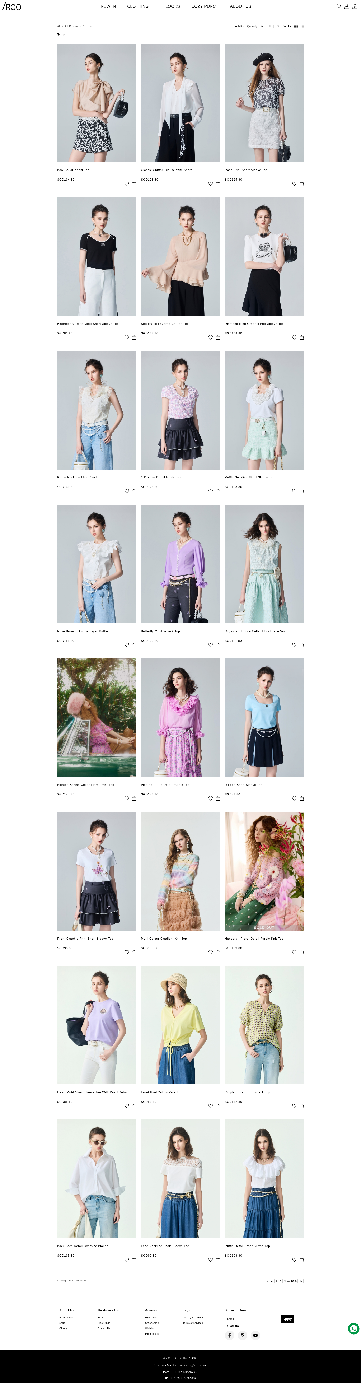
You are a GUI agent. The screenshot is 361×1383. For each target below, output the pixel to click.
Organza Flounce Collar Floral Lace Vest (256, 631)
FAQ (100, 1317)
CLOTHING (138, 6)
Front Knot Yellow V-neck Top (163, 1092)
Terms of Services (193, 1323)
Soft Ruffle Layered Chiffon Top (165, 323)
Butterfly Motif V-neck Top (160, 631)
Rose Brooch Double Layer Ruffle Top (85, 631)
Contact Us (104, 1328)
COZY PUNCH (205, 6)
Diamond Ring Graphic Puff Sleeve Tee (254, 323)
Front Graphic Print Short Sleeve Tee (85, 938)
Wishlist (149, 1328)
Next (293, 1280)
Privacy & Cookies (193, 1317)
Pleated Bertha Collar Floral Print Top (85, 784)
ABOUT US (240, 6)
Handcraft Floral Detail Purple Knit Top (254, 938)
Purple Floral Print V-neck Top (247, 1092)
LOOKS (172, 6)
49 (300, 1280)
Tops (88, 26)
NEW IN (108, 6)
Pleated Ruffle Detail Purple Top (165, 784)
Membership (152, 1333)
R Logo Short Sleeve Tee (244, 784)
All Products (73, 26)
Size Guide (104, 1323)
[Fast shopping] (134, 184)
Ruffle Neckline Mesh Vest (77, 477)
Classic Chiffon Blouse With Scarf (166, 170)
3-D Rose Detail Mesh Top (161, 477)
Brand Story (66, 1317)
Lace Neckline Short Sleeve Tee (165, 1246)
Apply (287, 1319)
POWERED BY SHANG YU (180, 1371)
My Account (151, 1317)
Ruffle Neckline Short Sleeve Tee (250, 477)
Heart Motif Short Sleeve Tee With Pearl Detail (92, 1092)
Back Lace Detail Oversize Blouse (82, 1246)
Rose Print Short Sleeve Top (246, 170)
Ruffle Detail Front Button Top (247, 1246)
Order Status (152, 1323)
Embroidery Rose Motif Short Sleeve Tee (88, 323)
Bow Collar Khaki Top (73, 170)
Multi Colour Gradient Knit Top (164, 938)
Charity (63, 1328)
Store (62, 1323)
